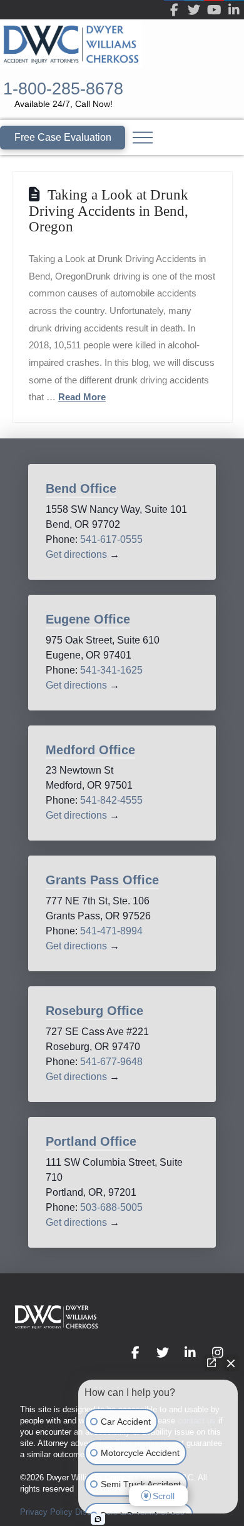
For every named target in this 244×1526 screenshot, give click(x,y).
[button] (142, 137)
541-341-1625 (111, 670)
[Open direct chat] (211, 1363)
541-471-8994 (111, 931)
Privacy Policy (46, 1512)
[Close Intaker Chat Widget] (231, 1363)
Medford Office (90, 750)
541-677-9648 (111, 1061)
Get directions (76, 554)
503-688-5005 (111, 1207)
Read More (82, 397)
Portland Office (91, 1141)
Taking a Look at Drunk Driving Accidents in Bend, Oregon (108, 210)
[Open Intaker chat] (98, 1519)
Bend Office (81, 488)
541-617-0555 (111, 539)
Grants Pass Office (102, 880)
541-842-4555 (111, 800)
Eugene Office (88, 619)
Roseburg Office (94, 1011)
